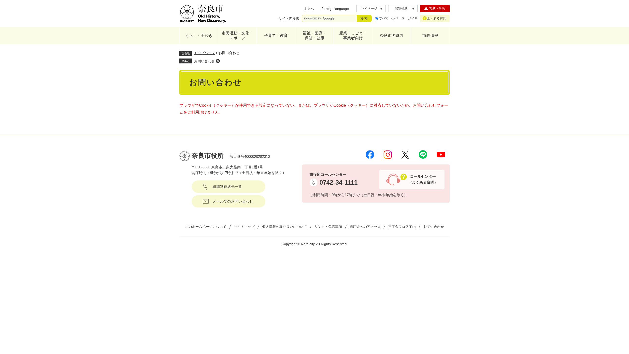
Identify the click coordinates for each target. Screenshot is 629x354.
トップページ (204, 53)
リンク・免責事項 (328, 227)
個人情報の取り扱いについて (284, 227)
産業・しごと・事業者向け (353, 35)
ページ (400, 18)
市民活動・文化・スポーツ (237, 35)
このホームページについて (205, 227)
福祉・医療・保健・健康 (314, 35)
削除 (218, 61)
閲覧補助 (401, 8)
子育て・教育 (276, 35)
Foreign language (335, 9)
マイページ (369, 8)
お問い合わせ (204, 61)
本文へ (309, 9)
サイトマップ (244, 227)
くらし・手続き (199, 35)
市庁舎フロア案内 (402, 227)
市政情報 (430, 35)
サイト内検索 (289, 18)
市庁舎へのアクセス (365, 227)
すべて (383, 18)
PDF (415, 18)
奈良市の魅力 (391, 35)
